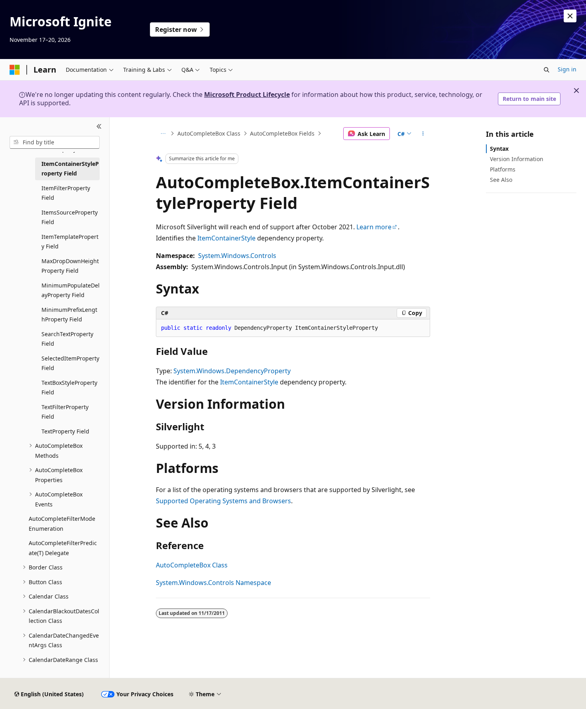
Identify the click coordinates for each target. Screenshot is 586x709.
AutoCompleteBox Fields (282, 133)
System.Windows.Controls (237, 255)
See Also (501, 179)
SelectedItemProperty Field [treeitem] (70, 363)
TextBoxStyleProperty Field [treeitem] (69, 387)
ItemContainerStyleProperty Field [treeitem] (70, 168)
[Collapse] (99, 126)
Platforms (502, 169)
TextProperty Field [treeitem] (65, 431)
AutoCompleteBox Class (208, 133)
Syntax (499, 148)
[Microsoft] (15, 70)
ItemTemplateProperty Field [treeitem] (69, 241)
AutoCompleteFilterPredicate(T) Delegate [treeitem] (63, 548)
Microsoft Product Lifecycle (247, 94)
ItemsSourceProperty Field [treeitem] (69, 217)
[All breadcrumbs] (163, 133)
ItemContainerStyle (226, 238)
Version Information (516, 159)
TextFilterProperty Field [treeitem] (64, 412)
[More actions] (423, 133)
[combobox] (55, 142)
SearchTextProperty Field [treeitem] (67, 339)
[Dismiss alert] (570, 16)
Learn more (373, 227)
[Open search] (547, 70)
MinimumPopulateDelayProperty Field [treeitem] (70, 290)
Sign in (567, 69)
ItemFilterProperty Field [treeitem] (65, 193)
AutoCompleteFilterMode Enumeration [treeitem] (62, 523)
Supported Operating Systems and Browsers (223, 500)
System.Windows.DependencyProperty (232, 370)
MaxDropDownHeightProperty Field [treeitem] (70, 266)
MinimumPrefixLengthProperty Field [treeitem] (69, 314)
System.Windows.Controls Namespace (213, 582)
